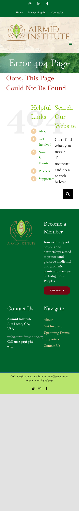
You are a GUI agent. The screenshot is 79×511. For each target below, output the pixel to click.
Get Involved (53, 326)
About (43, 131)
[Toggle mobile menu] (71, 43)
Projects (44, 171)
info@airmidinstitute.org (25, 337)
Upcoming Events (56, 333)
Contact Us (52, 345)
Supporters (46, 179)
